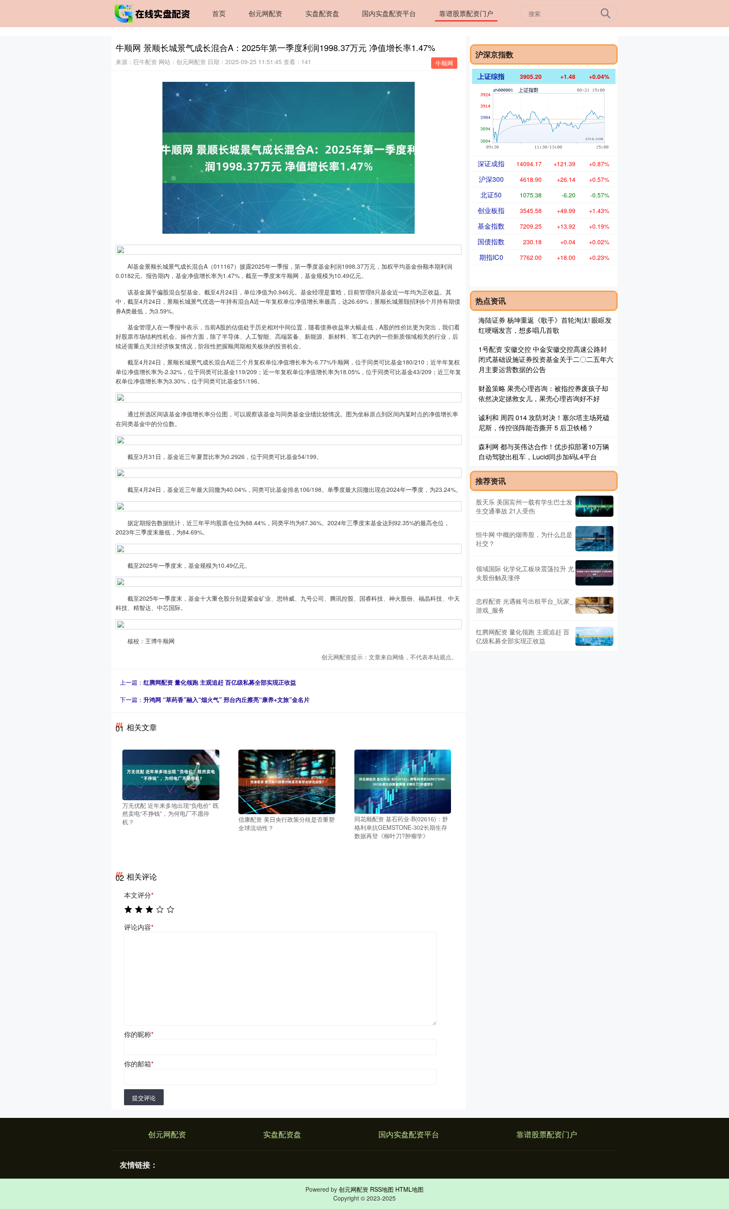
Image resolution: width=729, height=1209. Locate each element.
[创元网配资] (152, 12)
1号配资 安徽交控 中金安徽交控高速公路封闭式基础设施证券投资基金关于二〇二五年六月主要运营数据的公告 (545, 359)
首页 (219, 13)
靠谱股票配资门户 (466, 13)
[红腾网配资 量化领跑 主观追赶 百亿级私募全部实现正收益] (594, 636)
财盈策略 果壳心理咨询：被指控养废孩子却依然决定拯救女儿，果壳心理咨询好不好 (543, 393)
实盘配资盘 (322, 13)
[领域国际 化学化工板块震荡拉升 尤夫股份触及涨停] (594, 573)
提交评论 (144, 1097)
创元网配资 (265, 13)
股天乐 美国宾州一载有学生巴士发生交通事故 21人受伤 (524, 506)
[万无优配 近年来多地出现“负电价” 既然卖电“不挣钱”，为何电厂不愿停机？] (170, 774)
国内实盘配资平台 (389, 13)
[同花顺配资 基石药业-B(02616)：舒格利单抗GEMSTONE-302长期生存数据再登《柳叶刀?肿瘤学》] (402, 781)
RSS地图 (382, 1189)
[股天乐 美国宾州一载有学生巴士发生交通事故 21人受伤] (594, 506)
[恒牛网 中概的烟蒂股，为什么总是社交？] (594, 538)
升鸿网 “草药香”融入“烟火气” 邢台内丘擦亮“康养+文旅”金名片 (226, 699)
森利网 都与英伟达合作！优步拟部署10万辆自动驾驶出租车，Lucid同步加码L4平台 (543, 451)
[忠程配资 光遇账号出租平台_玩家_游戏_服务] (594, 605)
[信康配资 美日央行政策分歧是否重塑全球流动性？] (286, 781)
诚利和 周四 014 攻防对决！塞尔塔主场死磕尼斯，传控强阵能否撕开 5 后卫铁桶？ (544, 422)
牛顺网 (444, 63)
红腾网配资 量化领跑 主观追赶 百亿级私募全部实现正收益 (219, 682)
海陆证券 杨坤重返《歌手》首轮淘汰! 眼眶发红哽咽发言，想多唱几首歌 (545, 325)
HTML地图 (409, 1189)
